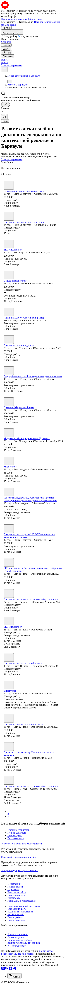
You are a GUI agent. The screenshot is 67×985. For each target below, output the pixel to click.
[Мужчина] (9, 216)
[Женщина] (9, 185)
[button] (4, 59)
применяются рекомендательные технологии (27, 952)
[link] (6, 52)
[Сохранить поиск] (4, 116)
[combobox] (15, 97)
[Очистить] (5, 104)
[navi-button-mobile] (4, 69)
